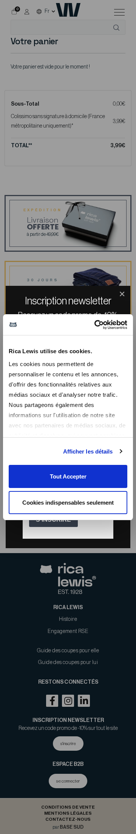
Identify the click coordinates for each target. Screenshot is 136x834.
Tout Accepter (68, 476)
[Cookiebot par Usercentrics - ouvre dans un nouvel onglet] (96, 325)
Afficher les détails (88, 451)
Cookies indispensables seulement (68, 502)
